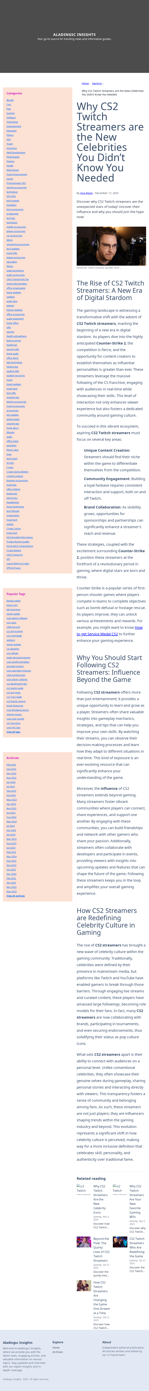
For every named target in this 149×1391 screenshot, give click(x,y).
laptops (10, 305)
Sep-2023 (11, 791)
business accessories (17, 480)
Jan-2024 (11, 834)
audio (9, 436)
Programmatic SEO (16, 183)
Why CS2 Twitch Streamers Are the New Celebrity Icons (100, 1199)
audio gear (12, 301)
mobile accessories (16, 226)
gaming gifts (13, 349)
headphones (13, 502)
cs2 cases (11, 622)
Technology (12, 122)
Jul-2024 (11, 825)
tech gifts (11, 393)
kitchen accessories (16, 401)
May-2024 (12, 821)
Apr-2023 (11, 804)
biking (10, 240)
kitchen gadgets (15, 310)
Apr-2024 (11, 830)
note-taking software (17, 618)
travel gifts (12, 253)
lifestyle (10, 432)
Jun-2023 (11, 847)
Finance (10, 161)
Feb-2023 (11, 764)
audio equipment (15, 318)
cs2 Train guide (14, 697)
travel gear (12, 388)
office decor (13, 358)
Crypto (10, 467)
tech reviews (13, 200)
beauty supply (14, 600)
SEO (9, 139)
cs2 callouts (12, 653)
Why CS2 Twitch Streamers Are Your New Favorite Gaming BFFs (137, 1201)
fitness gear (13, 449)
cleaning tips (13, 423)
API (8, 559)
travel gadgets (14, 384)
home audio (13, 353)
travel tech (12, 519)
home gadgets (14, 292)
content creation (15, 476)
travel (9, 380)
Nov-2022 (11, 808)
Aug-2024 (11, 817)
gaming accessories (17, 187)
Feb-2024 (11, 852)
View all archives (16, 895)
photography (13, 419)
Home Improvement (17, 174)
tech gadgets (13, 248)
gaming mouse (14, 714)
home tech (12, 533)
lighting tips (12, 366)
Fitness (10, 135)
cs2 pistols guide (15, 688)
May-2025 (12, 891)
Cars (9, 104)
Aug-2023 (11, 843)
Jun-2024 (11, 782)
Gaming (97, 83)
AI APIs (10, 463)
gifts (9, 327)
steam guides (13, 613)
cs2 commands (14, 635)
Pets (9, 108)
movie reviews (14, 644)
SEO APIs (11, 196)
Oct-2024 (11, 795)
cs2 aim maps (14, 692)
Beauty (10, 100)
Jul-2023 (11, 786)
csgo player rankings (17, 679)
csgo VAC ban (13, 727)
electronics (12, 498)
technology (12, 191)
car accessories (14, 235)
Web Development (16, 152)
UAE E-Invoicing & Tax (18, 279)
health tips (12, 345)
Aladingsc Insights (74, 34)
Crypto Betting (14, 550)
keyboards (12, 493)
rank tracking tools (16, 675)
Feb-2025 (11, 878)
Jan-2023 (11, 812)
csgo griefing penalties (18, 662)
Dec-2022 (11, 773)
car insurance (13, 723)
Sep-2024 (11, 769)
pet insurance (13, 609)
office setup (12, 441)
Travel (10, 143)
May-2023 (12, 799)
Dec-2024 (11, 874)
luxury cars (12, 605)
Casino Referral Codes (18, 563)
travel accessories (16, 406)
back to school (14, 340)
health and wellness (17, 336)
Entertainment (14, 126)
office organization (16, 288)
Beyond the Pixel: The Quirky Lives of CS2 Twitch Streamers (101, 1250)
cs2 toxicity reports (16, 701)
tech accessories (15, 209)
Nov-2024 (11, 777)
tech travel (12, 458)
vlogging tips (13, 397)
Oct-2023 (11, 869)
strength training (15, 666)
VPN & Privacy (14, 568)
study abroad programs (18, 657)
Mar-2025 (12, 887)
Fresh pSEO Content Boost (20, 546)
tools (9, 454)
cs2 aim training (15, 631)
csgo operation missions (19, 670)
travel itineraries (15, 705)
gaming (10, 331)
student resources (16, 375)
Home (85, 83)
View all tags (13, 731)
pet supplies (13, 414)
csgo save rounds (15, 718)
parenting (11, 445)
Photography (13, 157)
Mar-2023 (12, 839)
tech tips (11, 218)
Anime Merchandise (17, 283)
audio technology (15, 270)
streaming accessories (18, 244)
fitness (10, 266)
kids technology (14, 362)
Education (12, 130)
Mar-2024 (12, 856)
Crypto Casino (14, 528)
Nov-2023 (11, 865)
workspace (12, 222)
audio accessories (16, 275)
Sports (10, 178)
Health (10, 165)
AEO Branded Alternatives (20, 537)
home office (13, 323)
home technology (15, 506)
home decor (13, 428)
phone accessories (16, 231)
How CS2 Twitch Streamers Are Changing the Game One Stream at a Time (101, 1297)
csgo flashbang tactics (18, 710)
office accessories (16, 314)
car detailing (13, 648)
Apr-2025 (11, 882)
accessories (13, 410)
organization (13, 515)
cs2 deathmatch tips (17, 683)
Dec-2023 (11, 860)
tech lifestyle (13, 511)
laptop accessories (16, 257)
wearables (12, 261)
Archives (58, 1352)
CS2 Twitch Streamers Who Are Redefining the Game (137, 1247)
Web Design (13, 170)
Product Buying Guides (18, 541)
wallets (10, 524)
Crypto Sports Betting (17, 471)
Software (11, 117)
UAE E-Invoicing (15, 554)
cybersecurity (13, 627)
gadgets (11, 296)
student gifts (13, 371)
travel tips (12, 484)
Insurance (12, 148)
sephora (11, 640)
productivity (12, 213)
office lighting (13, 489)
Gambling (11, 205)
